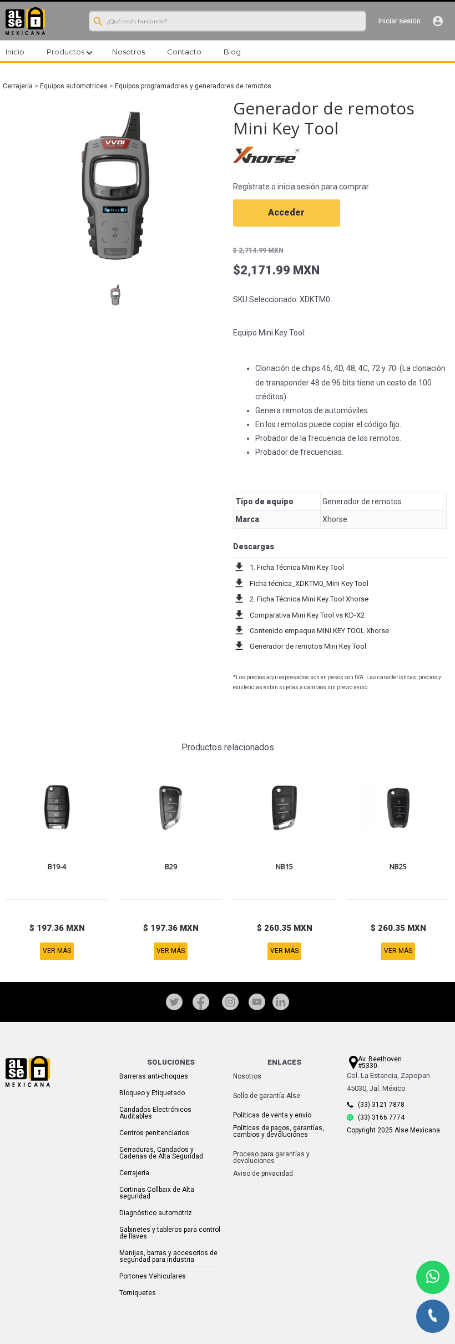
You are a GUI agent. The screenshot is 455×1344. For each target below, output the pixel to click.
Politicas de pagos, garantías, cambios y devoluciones (278, 1131)
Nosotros (247, 1076)
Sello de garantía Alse (266, 1096)
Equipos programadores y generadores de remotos (193, 86)
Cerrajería (18, 86)
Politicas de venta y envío (272, 1115)
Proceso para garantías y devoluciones (271, 1157)
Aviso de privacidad (263, 1173)
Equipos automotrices (74, 86)
